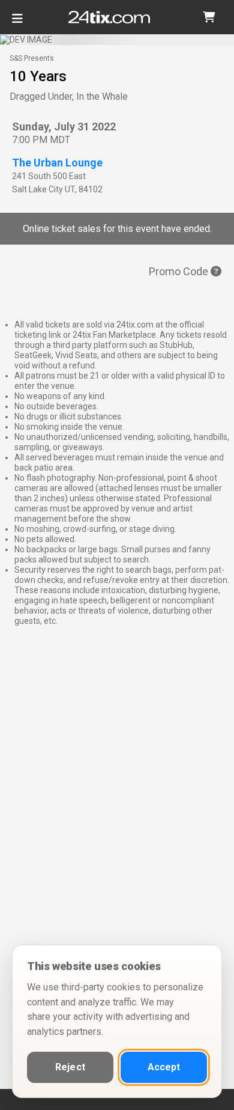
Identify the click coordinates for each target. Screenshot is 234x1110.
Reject (70, 1067)
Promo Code (180, 271)
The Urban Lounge (57, 162)
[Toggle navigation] (17, 23)
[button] (209, 17)
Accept (164, 1067)
